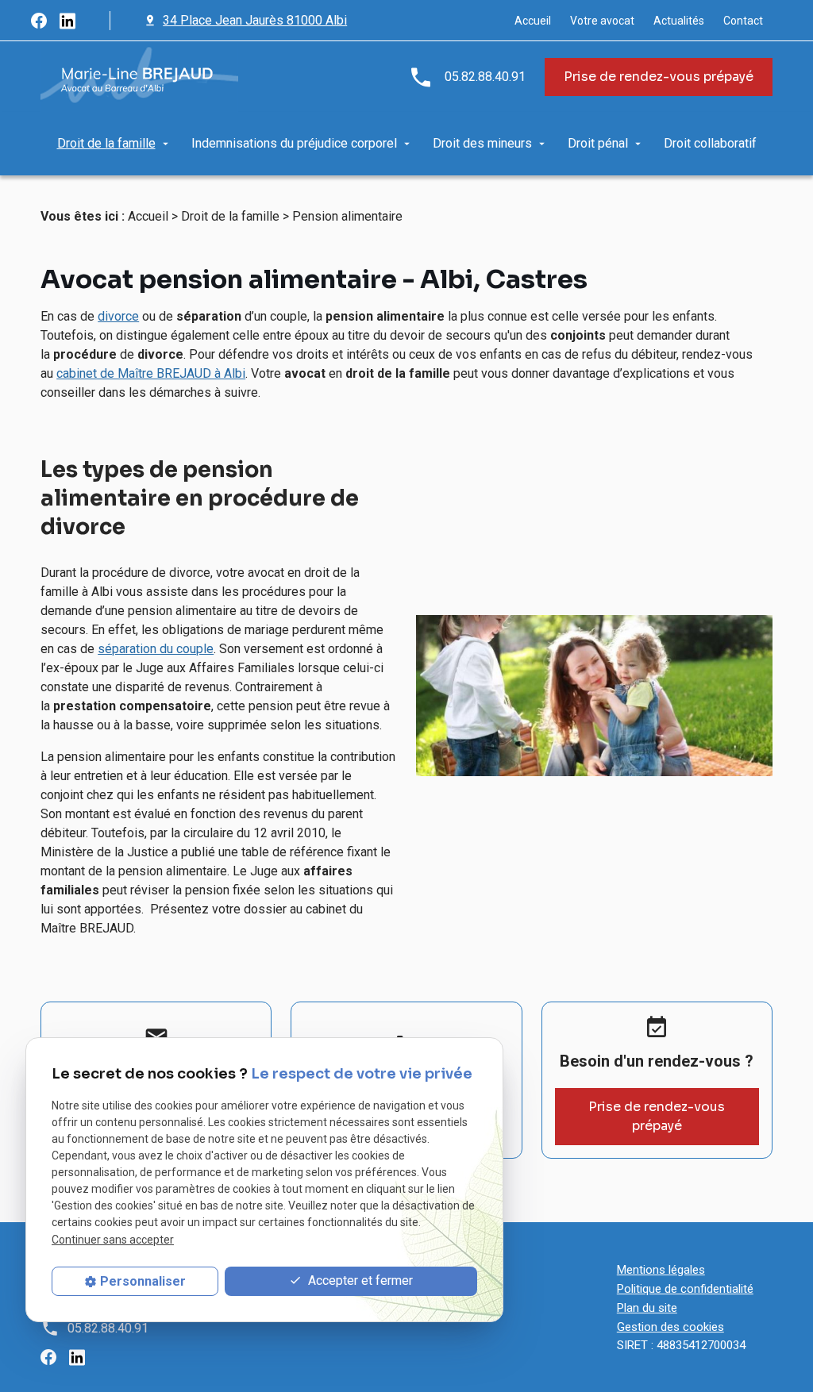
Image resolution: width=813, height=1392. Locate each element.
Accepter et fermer (359, 1280)
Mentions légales (661, 1270)
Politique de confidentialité (685, 1289)
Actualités (678, 20)
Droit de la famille (106, 143)
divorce (118, 316)
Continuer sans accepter (113, 1239)
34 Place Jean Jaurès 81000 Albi (255, 20)
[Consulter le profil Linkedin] (67, 20)
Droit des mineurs (482, 143)
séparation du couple (156, 648)
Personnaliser (143, 1281)
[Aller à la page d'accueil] (139, 77)
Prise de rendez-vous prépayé (658, 76)
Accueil (532, 20)
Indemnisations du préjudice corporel (294, 143)
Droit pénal (598, 143)
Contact (743, 20)
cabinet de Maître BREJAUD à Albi (150, 373)
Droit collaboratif (710, 143)
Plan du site (647, 1308)
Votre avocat (602, 20)
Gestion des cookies (670, 1327)
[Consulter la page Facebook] (39, 20)
